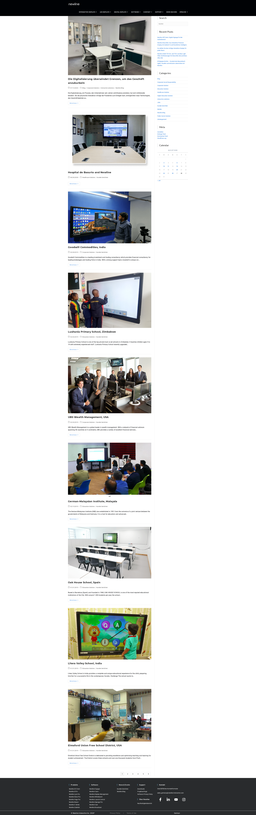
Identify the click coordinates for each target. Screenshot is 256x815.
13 (177, 166)
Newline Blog (120, 88)
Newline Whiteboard (95, 797)
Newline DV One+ (74, 789)
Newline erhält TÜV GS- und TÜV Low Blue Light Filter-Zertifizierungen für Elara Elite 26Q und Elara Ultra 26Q (172, 56)
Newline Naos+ (74, 802)
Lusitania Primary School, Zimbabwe (92, 331)
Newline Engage (94, 789)
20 (177, 170)
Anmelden (160, 132)
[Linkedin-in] (168, 799)
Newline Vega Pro (74, 799)
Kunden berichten (102, 177)
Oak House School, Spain (84, 582)
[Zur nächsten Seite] (148, 774)
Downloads (141, 789)
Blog (83, 88)
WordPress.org (161, 138)
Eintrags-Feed (161, 134)
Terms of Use (131, 813)
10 (164, 166)
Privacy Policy (115, 813)
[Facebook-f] (160, 799)
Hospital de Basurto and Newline (89, 172)
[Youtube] (176, 799)
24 (164, 173)
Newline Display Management (98, 794)
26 (173, 173)
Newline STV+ (73, 791)
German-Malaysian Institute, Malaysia (92, 501)
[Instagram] (183, 799)
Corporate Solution (93, 88)
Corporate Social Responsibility (166, 82)
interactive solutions (107, 88)
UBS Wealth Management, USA (88, 417)
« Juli (158, 180)
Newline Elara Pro (74, 797)
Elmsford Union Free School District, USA (95, 745)
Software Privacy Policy (145, 794)
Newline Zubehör (74, 807)
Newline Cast (93, 804)
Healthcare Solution (88, 177)
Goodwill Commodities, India (87, 247)
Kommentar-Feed (162, 136)
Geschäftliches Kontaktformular (167, 788)
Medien (159, 109)
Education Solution (88, 337)
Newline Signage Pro (96, 802)
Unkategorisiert (161, 119)
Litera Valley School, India (85, 663)
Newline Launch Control (97, 799)
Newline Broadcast (95, 807)
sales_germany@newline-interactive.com (170, 793)
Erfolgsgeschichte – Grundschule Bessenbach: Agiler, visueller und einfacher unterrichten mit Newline (171, 63)
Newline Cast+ (94, 791)
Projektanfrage (142, 791)
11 (168, 166)
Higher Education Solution (165, 95)
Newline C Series (74, 804)
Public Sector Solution (163, 116)
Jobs (158, 102)
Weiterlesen (75, 102)
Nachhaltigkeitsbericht (144, 803)
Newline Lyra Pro (74, 794)
